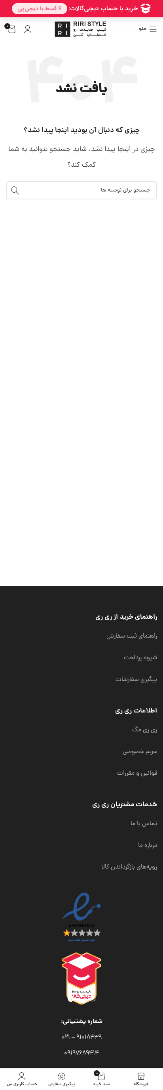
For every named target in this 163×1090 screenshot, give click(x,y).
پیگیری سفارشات (136, 680)
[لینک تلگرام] (70, 999)
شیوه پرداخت (140, 658)
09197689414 (81, 1053)
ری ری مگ (144, 730)
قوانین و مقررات (137, 773)
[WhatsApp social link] (81, 999)
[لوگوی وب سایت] (81, 29)
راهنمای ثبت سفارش (131, 636)
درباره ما (147, 845)
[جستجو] (15, 190)
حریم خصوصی (140, 752)
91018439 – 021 (82, 1037)
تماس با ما (144, 824)
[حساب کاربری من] (28, 29)
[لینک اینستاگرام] (92, 999)
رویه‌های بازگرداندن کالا (129, 867)
